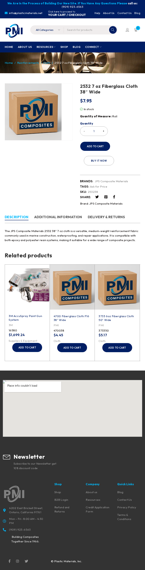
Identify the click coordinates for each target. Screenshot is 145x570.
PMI (56, 325)
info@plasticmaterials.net (25, 13)
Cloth (46, 63)
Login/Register (127, 30)
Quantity (86, 123)
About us (91, 492)
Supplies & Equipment (23, 341)
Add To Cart (95, 146)
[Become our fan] (9, 561)
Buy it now (99, 160)
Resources (93, 499)
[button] (27, 347)
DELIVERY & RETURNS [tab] (106, 217)
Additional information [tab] (58, 217)
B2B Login (61, 499)
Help (97, 13)
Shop (57, 492)
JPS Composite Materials (111, 181)
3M (11, 325)
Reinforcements (28, 63)
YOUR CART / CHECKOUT (67, 14)
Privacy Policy (126, 507)
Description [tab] (17, 217)
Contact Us (124, 13)
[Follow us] (26, 561)
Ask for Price (98, 186)
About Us (108, 13)
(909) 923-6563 (72, 7)
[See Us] (17, 561)
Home (9, 63)
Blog (137, 13)
